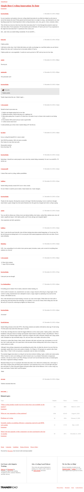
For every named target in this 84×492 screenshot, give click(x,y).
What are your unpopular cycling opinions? (14, 413)
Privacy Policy (34, 447)
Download (10, 469)
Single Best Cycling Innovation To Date (20, 5)
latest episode (37, 470)
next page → (4, 391)
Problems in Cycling (7, 418)
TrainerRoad (4, 1)
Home (2, 447)
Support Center (66, 469)
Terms (72, 487)
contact (74, 469)
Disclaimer (67, 487)
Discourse (10, 451)
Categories (8, 447)
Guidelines (15, 447)
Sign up (3, 469)
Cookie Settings (79, 487)
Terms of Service (24, 447)
